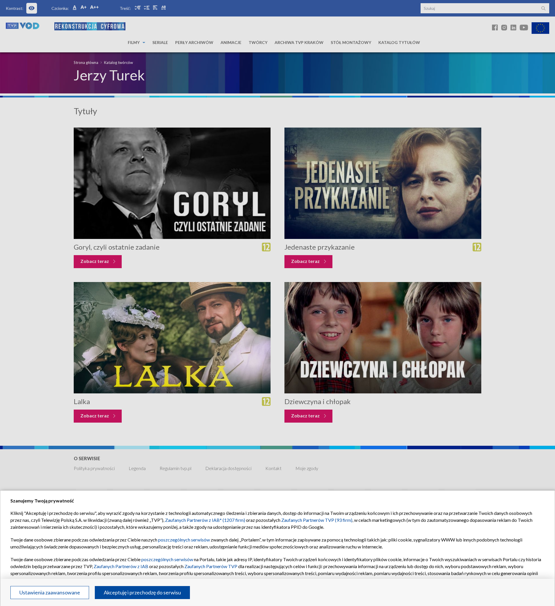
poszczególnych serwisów (184, 539)
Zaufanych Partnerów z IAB (121, 566)
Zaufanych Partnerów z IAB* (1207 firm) (205, 520)
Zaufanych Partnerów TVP (210, 566)
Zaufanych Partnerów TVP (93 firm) (316, 520)
